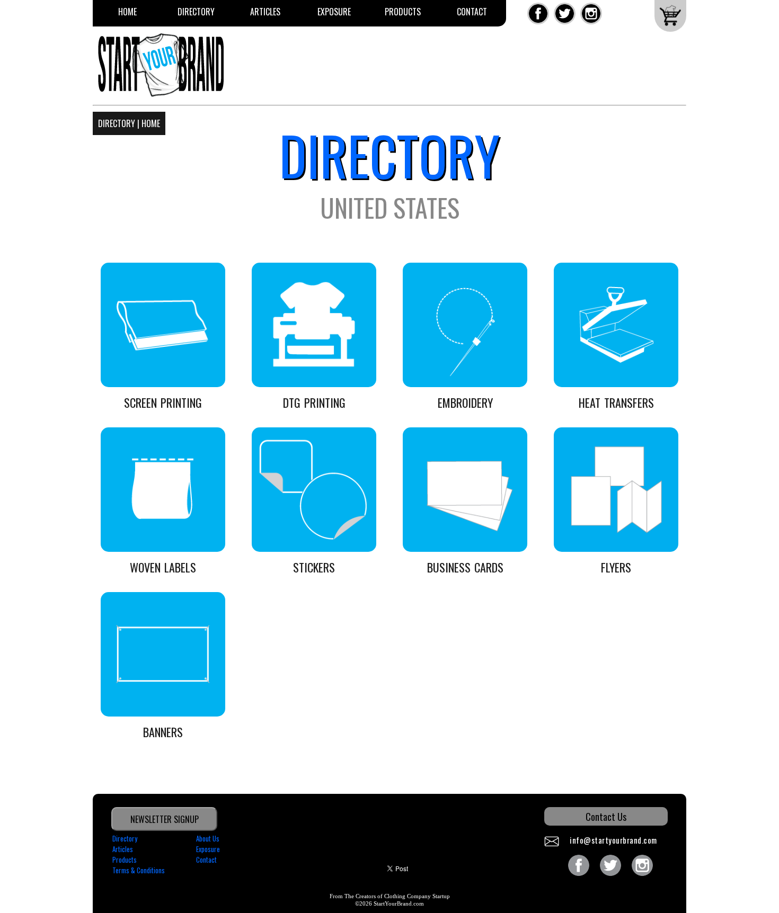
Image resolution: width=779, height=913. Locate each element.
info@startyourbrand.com (613, 840)
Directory (196, 11)
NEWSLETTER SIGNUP (164, 819)
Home (127, 11)
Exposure (334, 11)
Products (403, 11)
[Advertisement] (446, 70)
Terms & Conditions (138, 870)
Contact (472, 11)
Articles (265, 11)
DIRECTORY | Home (129, 123)
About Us (207, 838)
